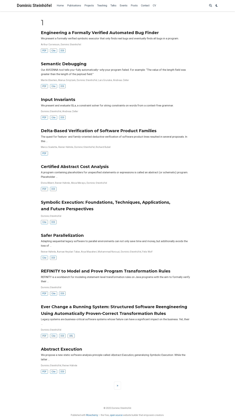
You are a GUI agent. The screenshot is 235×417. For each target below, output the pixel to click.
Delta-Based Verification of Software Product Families (99, 130)
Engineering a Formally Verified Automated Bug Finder (100, 32)
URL (71, 336)
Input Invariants (58, 99)
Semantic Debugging (63, 63)
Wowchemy (92, 415)
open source (116, 415)
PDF (44, 50)
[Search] (210, 6)
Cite (53, 50)
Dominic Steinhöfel (34, 5)
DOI (62, 50)
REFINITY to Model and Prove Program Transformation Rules (105, 271)
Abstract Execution (61, 349)
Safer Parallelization (62, 235)
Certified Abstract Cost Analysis (75, 166)
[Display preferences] (216, 6)
